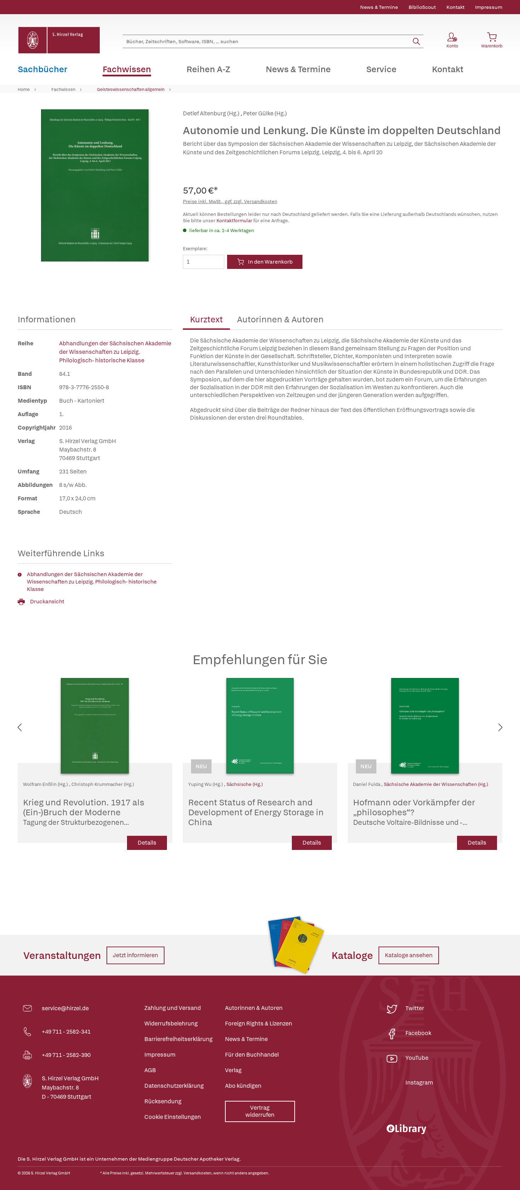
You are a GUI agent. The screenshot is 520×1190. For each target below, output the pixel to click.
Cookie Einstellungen (172, 1117)
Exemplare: (195, 249)
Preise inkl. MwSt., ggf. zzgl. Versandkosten (230, 202)
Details (147, 842)
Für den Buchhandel (252, 1054)
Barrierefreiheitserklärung (178, 1039)
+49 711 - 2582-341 (66, 1031)
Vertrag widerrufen (260, 1111)
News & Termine (379, 7)
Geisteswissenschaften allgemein (130, 89)
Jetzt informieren (135, 955)
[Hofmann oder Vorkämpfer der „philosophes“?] (425, 726)
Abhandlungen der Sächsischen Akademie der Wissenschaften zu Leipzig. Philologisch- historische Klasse (115, 352)
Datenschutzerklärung (174, 1086)
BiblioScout (422, 7)
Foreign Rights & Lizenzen (258, 1023)
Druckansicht (47, 601)
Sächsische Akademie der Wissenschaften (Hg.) (436, 784)
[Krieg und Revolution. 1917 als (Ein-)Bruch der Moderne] (95, 726)
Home (24, 89)
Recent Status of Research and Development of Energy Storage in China (256, 812)
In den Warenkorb (270, 261)
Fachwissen (63, 89)
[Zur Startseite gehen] (59, 40)
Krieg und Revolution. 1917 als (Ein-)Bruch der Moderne (89, 812)
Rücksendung (162, 1101)
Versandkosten (198, 1173)
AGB (150, 1070)
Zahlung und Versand (172, 1008)
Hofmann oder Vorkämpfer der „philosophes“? (420, 812)
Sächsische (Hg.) (244, 784)
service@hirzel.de (65, 1008)
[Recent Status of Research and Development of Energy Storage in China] (260, 726)
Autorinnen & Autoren (280, 319)
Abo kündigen (243, 1086)
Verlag (233, 1070)
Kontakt (455, 7)
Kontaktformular (234, 221)
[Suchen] (416, 41)
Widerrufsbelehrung (171, 1023)
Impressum (488, 7)
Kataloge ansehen (409, 955)
